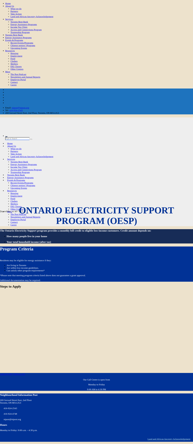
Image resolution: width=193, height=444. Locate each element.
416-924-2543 (16, 110)
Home (8, 3)
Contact (14, 82)
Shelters (14, 64)
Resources (10, 51)
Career (14, 85)
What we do (16, 8)
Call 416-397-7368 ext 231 (12, 374)
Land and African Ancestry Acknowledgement (32, 16)
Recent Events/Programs (22, 43)
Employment (16, 56)
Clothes (14, 61)
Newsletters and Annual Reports (25, 77)
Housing (14, 53)
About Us (9, 6)
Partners (14, 11)
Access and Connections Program (26, 29)
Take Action (16, 14)
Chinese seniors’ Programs (23, 45)
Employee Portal (18, 79)
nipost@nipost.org (20, 108)
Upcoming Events (19, 48)
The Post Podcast (18, 74)
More (7, 72)
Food (13, 58)
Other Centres (17, 69)
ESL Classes (16, 66)
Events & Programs (14, 40)
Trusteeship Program (20, 32)
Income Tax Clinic (19, 27)
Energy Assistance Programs (24, 24)
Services (9, 19)
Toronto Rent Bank (19, 22)
